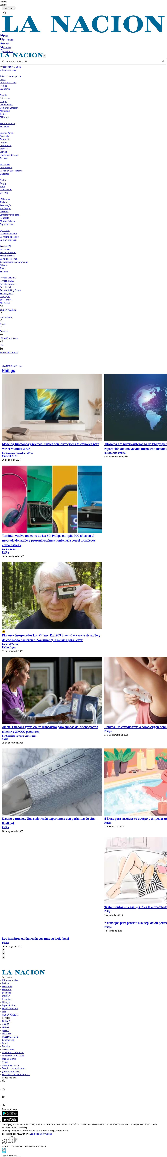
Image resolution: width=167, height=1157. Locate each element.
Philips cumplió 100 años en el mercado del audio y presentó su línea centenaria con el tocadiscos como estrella (48, 540)
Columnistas (6, 167)
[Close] (3, 950)
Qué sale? (5, 230)
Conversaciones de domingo (14, 262)
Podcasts (4, 217)
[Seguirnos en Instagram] (3, 1097)
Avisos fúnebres (8, 252)
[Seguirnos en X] (3, 1089)
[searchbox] (82, 61)
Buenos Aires (6, 132)
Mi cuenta (8, 51)
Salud (5, 739)
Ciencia (3, 151)
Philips (18, 366)
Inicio (5, 35)
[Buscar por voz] (163, 61)
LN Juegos (5, 199)
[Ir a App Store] (10, 1121)
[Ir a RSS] (3, 1106)
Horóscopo (5, 208)
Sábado (3, 265)
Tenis (2, 186)
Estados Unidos (7, 123)
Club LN (7, 47)
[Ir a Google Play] (10, 1115)
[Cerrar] (44, 56)
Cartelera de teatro (9, 236)
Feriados (4, 211)
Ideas (2, 268)
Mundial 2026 (9, 456)
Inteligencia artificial (115, 453)
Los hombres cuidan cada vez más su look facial (35, 938)
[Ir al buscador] (4, 12)
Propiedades (6, 104)
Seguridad (5, 136)
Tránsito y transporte (10, 76)
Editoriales (5, 164)
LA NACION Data (8, 82)
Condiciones (36, 1133)
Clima (2, 79)
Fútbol (3, 180)
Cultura (3, 142)
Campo (3, 101)
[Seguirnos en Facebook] (3, 1081)
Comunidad (5, 145)
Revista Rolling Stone (10, 290)
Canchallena (6, 189)
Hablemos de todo (9, 155)
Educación (5, 139)
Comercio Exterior (9, 107)
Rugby (3, 183)
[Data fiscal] (4, 1152)
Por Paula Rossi (10, 549)
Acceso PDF (5, 246)
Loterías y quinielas (9, 214)
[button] (83, 203)
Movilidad (5, 110)
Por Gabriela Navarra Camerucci (19, 735)
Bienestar (4, 148)
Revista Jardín (6, 293)
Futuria (3, 95)
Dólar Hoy (5, 98)
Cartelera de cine (8, 233)
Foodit (6, 43)
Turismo (4, 202)
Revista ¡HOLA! (7, 280)
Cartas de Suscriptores (11, 170)
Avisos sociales (7, 255)
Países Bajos (9, 647)
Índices (3, 114)
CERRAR (3, 2)
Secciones (8, 39)
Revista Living (6, 287)
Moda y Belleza (7, 221)
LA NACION (8, 366)
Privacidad (47, 1133)
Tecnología (5, 205)
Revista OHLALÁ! (8, 277)
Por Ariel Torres (10, 644)
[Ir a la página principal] (83, 31)
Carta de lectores (8, 258)
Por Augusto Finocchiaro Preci (17, 453)
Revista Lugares (8, 284)
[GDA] (9, 1143)
